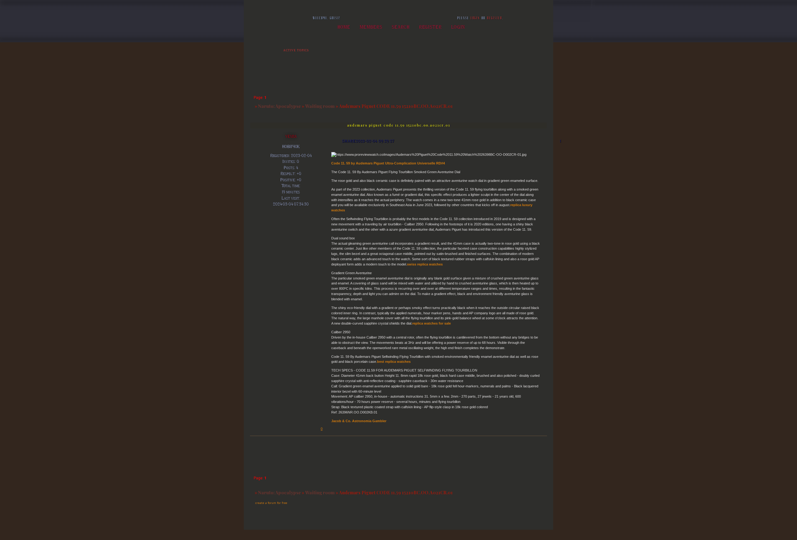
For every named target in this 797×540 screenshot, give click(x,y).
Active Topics (296, 50)
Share (349, 141)
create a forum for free (271, 503)
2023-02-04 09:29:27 (375, 141)
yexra (291, 136)
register (494, 18)
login (475, 18)
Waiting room (320, 106)
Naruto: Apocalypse (279, 106)
